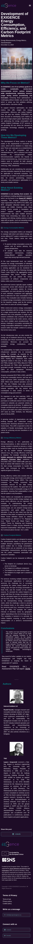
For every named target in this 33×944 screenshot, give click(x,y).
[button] (29, 5)
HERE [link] (27, 669)
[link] (8, 5)
